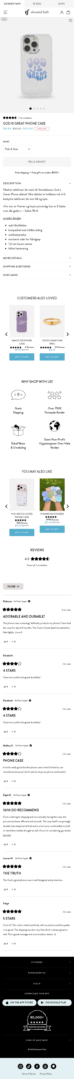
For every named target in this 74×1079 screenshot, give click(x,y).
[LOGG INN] (62, 12)
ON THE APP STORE (21, 1002)
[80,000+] (37, 1030)
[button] (17, 118)
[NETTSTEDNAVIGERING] (5, 12)
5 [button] (44, 109)
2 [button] (34, 109)
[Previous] (6, 334)
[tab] (37, 183)
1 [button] (30, 109)
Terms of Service (29, 1073)
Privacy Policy (46, 1073)
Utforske (37, 962)
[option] (37, 65)
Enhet (6, 141)
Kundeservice (37, 972)
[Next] (67, 334)
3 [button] (37, 109)
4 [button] (41, 109)
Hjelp (36, 983)
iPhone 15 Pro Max (20, 475)
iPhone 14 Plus (20, 302)
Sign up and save (37, 1040)
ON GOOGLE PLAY (55, 1002)
